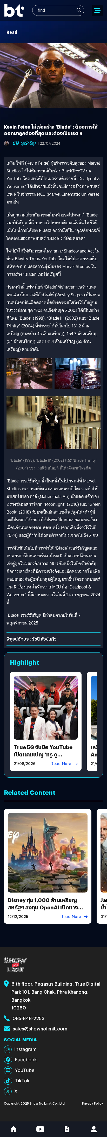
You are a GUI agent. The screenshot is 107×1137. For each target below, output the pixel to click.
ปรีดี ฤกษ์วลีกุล (25, 143)
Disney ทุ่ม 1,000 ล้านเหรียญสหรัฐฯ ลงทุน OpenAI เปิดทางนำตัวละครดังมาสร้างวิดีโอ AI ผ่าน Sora (46, 910)
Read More (60, 764)
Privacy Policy (92, 1103)
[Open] (97, 10)
